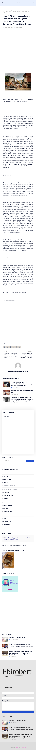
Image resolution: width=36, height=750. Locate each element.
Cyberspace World (9, 486)
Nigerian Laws (8, 505)
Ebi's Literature (8, 495)
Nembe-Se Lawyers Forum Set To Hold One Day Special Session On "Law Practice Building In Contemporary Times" (21, 653)
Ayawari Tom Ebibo (8, 27)
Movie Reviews (8, 502)
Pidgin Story (8, 511)
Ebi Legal (6, 492)
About (13, 745)
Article (6, 476)
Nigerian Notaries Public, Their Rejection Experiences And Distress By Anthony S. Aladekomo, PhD (21, 384)
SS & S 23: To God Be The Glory (17, 637)
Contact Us (18, 745)
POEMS (6, 508)
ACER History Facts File (11, 469)
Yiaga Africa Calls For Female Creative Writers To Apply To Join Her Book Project (21, 645)
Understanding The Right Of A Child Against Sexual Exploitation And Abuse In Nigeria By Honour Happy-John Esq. (22, 399)
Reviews (6, 515)
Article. (8, 10)
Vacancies (7, 524)
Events (6, 499)
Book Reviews (8, 479)
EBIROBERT (23, 747)
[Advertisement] (18, 613)
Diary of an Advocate (10, 489)
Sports (6, 518)
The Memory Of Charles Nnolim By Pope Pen (22, 391)
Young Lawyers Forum (11, 528)
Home (4, 10)
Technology (8, 521)
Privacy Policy (26, 745)
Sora (17, 747)
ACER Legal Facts (9, 473)
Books (6, 482)
